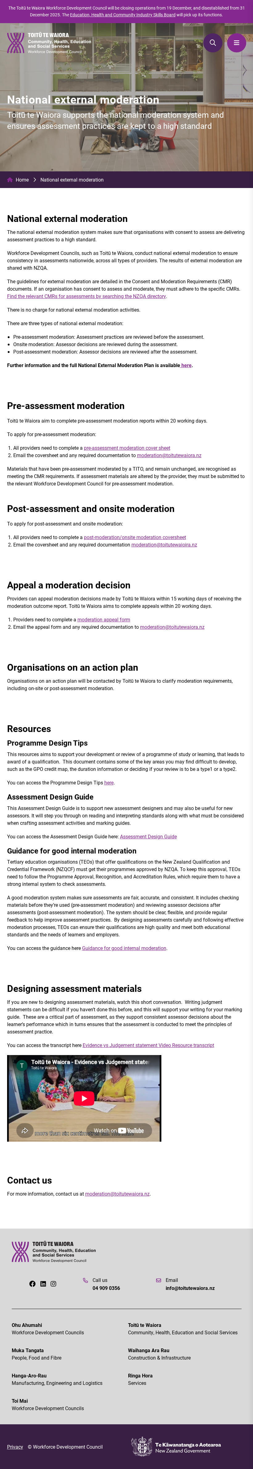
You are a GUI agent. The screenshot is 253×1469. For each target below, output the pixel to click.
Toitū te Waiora (183, 1329)
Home (22, 179)
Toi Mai (48, 1404)
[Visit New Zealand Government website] (176, 1447)
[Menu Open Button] (236, 42)
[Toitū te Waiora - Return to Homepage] (49, 43)
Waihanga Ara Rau (159, 1354)
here (186, 365)
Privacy (15, 1446)
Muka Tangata (36, 1354)
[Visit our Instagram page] (53, 1284)
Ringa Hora (140, 1379)
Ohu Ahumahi (48, 1329)
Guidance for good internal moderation (124, 948)
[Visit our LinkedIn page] (43, 1284)
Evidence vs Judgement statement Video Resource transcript (148, 1045)
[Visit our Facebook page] (32, 1284)
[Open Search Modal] (212, 42)
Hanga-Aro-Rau (57, 1379)
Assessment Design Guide (148, 836)
